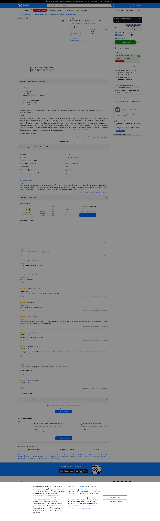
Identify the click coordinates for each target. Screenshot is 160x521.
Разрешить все (115, 497)
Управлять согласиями (115, 501)
